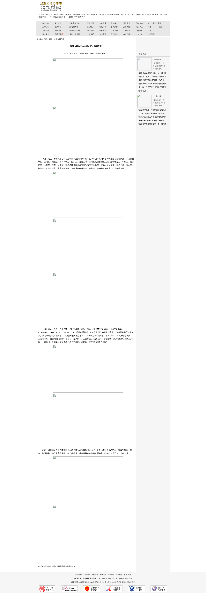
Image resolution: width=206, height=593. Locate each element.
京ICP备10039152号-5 (124, 578)
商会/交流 (139, 23)
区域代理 (103, 575)
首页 (50, 39)
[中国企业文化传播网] (50, 5)
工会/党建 (126, 31)
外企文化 (139, 34)
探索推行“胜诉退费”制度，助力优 (151, 80)
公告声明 (90, 34)
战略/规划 (126, 27)
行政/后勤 (114, 34)
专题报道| (59, 34)
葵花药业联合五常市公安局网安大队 (152, 84)
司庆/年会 (139, 27)
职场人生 (151, 31)
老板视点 (102, 31)
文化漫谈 (139, 31)
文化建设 (58, 23)
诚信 (160, 27)
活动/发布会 (73, 27)
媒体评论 (90, 31)
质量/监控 (45, 31)
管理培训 (58, 31)
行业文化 (45, 34)
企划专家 (58, 27)
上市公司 (45, 27)
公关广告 (114, 27)
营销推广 (114, 23)
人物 (149, 27)
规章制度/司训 (74, 34)
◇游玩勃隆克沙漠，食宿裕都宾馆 (84, 15)
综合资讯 (151, 34)
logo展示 (90, 27)
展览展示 (126, 23)
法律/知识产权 (74, 31)
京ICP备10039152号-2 (107, 578)
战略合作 (79, 342)
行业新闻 (45, 23)
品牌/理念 (90, 23)
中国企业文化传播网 (82, 578)
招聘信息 (119, 575)
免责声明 (111, 575)
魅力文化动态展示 (154, 23)
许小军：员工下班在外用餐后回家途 (152, 87)
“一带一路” (158, 59)
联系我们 (127, 575)
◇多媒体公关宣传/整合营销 (108, 15)
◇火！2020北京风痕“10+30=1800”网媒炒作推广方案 (139, 15)
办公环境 (126, 34)
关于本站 (78, 575)
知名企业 (102, 23)
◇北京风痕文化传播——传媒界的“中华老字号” (67, 17)
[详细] (160, 69)
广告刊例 (86, 575)
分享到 (39, 566)
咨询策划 (114, 31)
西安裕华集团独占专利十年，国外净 (152, 73)
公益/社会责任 (74, 23)
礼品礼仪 (102, 27)
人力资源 (102, 34)
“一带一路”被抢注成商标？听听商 (151, 113)
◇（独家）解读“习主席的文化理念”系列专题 (54, 15)
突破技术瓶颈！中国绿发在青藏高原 (152, 77)
